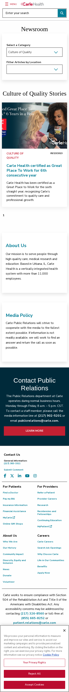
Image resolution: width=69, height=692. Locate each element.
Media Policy (19, 315)
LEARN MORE (34, 431)
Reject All (34, 673)
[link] (34, 125)
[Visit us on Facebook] (5, 476)
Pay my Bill (9, 498)
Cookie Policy (51, 655)
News (6, 569)
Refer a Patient (46, 492)
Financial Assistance (14, 511)
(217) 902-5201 (50, 416)
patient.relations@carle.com (34, 623)
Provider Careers (47, 498)
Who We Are (10, 541)
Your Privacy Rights (34, 662)
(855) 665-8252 (33, 618)
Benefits (42, 566)
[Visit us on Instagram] (35, 476)
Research (42, 505)
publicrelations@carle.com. (38, 421)
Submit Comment (13, 469)
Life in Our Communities (50, 560)
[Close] (64, 630)
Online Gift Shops (13, 523)
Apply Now (43, 572)
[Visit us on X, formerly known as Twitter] (12, 476)
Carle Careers (45, 541)
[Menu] (6, 4)
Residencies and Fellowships (46, 512)
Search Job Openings (49, 547)
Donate (7, 575)
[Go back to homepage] (32, 4)
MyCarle (8, 517)
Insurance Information (15, 505)
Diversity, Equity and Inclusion (14, 562)
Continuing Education (49, 520)
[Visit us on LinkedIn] (19, 476)
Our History (9, 547)
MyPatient (43, 526)
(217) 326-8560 (32, 613)
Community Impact (13, 554)
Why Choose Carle (47, 554)
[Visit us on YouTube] (27, 476)
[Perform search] (62, 13)
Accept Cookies (34, 684)
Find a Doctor (10, 492)
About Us (16, 245)
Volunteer (9, 581)
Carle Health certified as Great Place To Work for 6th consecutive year (34, 170)
